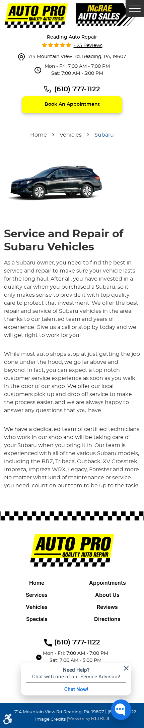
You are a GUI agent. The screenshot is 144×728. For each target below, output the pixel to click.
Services (37, 594)
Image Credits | (51, 719)
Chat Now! (76, 689)
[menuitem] (36, 582)
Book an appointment (72, 104)
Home (38, 135)
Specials (37, 619)
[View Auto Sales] (108, 14)
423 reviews (88, 45)
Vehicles (71, 135)
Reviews (107, 606)
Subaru (104, 135)
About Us (107, 594)
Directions (107, 619)
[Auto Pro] (36, 15)
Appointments (107, 582)
